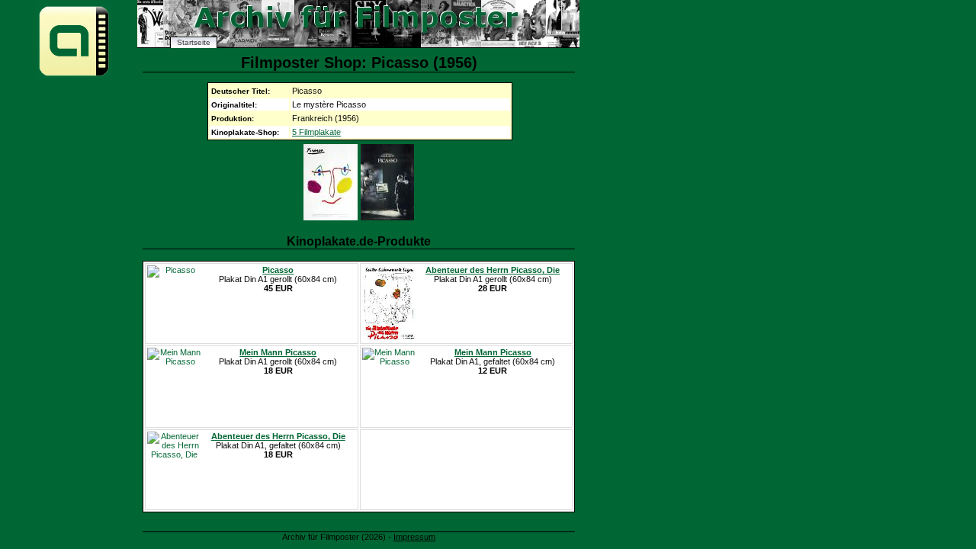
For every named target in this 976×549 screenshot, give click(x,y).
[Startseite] (74, 75)
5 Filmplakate (316, 131)
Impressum (414, 536)
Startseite (193, 42)
